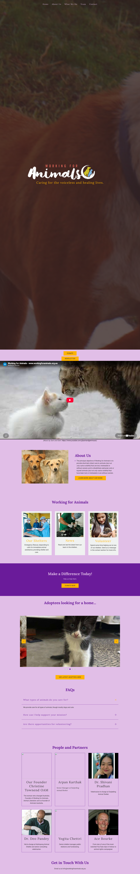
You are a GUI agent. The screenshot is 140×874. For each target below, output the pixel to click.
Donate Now (70, 586)
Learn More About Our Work (90, 478)
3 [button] (70, 669)
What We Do (70, 4)
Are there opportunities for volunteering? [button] (47, 724)
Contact (93, 4)
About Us (56, 4)
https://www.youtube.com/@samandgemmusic (79, 440)
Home (46, 4)
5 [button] (75, 669)
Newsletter (70, 359)
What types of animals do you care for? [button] (45, 699)
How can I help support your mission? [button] (45, 715)
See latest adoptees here (70, 677)
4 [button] (72, 669)
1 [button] (65, 669)
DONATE (70, 353)
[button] (24, 641)
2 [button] (67, 669)
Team (83, 4)
